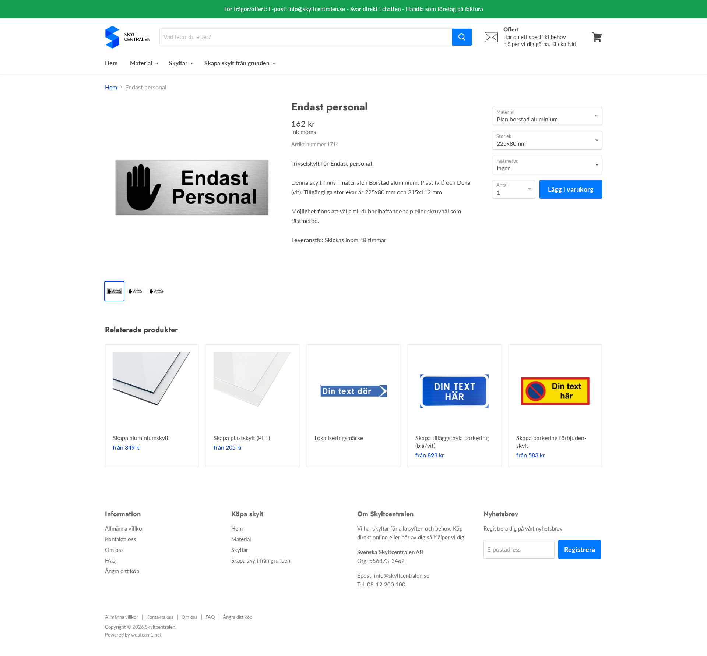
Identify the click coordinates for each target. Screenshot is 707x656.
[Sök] (462, 37)
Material (142, 62)
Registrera (579, 549)
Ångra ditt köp (122, 571)
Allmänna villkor (124, 528)
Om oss (114, 549)
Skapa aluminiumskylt (141, 437)
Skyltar (179, 62)
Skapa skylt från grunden (237, 62)
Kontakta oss (120, 539)
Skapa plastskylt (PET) (242, 437)
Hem (111, 62)
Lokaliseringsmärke (338, 437)
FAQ (110, 560)
